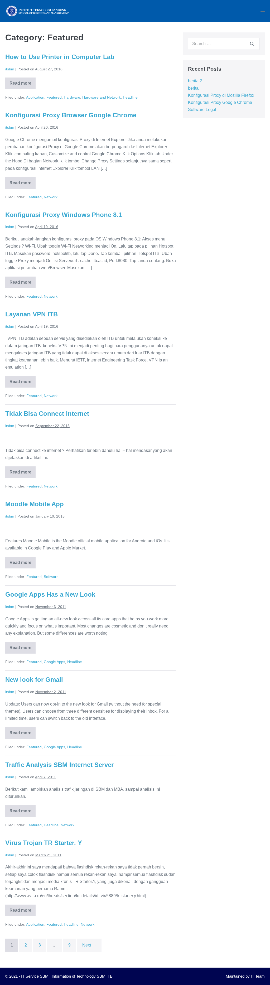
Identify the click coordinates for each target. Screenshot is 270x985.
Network (50, 197)
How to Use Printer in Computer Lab (59, 56)
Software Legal (202, 109)
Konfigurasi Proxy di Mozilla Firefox (221, 95)
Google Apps (54, 662)
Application (35, 97)
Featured (54, 97)
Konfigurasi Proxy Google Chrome (220, 102)
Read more (22, 85)
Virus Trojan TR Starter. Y (43, 842)
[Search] (252, 44)
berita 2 (195, 81)
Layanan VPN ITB (31, 314)
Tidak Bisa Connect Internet (47, 413)
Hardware (72, 97)
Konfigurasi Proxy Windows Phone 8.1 (63, 214)
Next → (89, 945)
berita (193, 88)
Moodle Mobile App (34, 504)
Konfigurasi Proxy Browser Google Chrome (70, 115)
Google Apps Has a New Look (50, 594)
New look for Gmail (34, 679)
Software (51, 576)
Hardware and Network (101, 97)
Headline (130, 97)
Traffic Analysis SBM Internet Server (59, 764)
